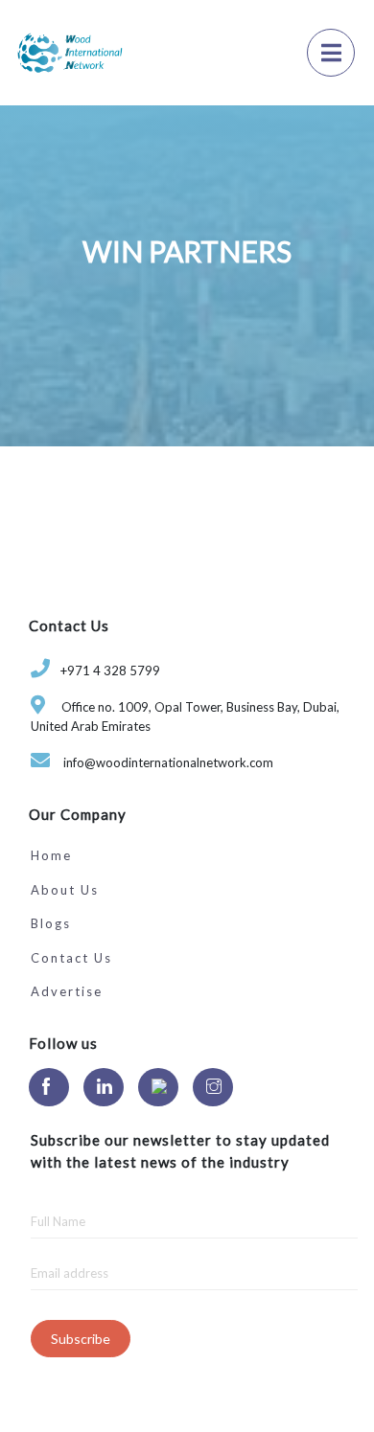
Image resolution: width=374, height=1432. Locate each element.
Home (51, 855)
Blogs (51, 923)
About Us (65, 890)
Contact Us (71, 958)
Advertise (67, 991)
